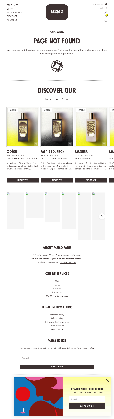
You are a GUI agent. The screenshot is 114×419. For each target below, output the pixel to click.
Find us (57, 285)
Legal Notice (57, 330)
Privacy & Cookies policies (57, 322)
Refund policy (57, 318)
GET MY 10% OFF (87, 405)
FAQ (57, 281)
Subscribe (57, 367)
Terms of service (57, 326)
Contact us (57, 292)
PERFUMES (12, 5)
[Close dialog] (107, 380)
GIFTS (10, 9)
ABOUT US (12, 20)
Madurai (82, 151)
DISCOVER (12, 16)
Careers (57, 289)
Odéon (12, 151)
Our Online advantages (57, 296)
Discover (22, 180)
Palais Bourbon (52, 151)
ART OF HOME (14, 13)
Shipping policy (57, 315)
